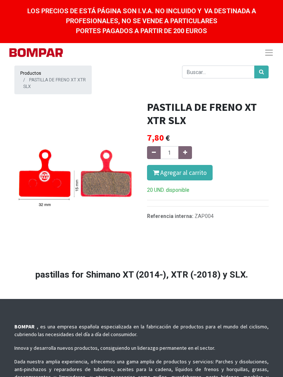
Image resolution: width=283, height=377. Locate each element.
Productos (30, 73)
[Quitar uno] (154, 152)
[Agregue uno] (185, 152)
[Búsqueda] (261, 72)
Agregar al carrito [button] (183, 173)
